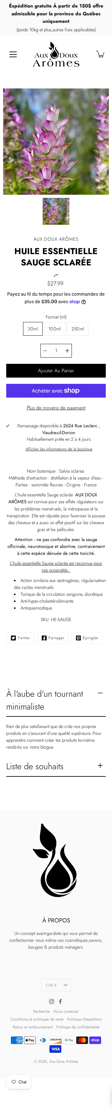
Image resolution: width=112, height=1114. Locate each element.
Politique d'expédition (84, 1019)
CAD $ (51, 985)
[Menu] (13, 54)
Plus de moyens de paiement (56, 407)
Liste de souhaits (34, 766)
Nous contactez (66, 1011)
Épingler (91, 638)
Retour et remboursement (33, 1027)
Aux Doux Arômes (63, 1061)
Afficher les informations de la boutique (59, 449)
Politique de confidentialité (77, 1027)
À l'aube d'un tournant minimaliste (44, 700)
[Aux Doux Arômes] (56, 54)
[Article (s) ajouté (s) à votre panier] (101, 54)
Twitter (24, 638)
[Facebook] (60, 1001)
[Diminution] (45, 351)
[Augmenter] (67, 351)
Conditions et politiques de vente (37, 1019)
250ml (78, 328)
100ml (55, 328)
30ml (33, 328)
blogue (46, 747)
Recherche (41, 1011)
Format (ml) (56, 317)
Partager (56, 638)
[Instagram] (51, 1001)
